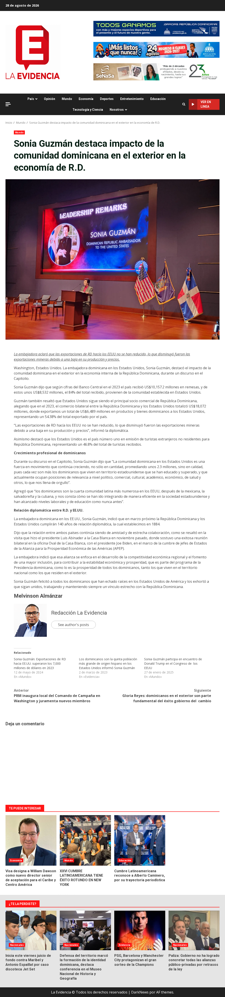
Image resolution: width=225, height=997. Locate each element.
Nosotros (117, 109)
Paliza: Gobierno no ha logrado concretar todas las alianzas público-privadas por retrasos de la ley (194, 930)
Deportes (107, 99)
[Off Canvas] (8, 104)
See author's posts (73, 624)
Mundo (67, 99)
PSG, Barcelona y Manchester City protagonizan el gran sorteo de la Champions (139, 930)
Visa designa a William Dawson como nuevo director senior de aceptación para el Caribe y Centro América (30, 840)
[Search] (183, 104)
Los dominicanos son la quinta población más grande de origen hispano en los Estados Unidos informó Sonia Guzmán (108, 663)
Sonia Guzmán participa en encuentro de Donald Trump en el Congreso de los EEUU (173, 663)
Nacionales (17, 944)
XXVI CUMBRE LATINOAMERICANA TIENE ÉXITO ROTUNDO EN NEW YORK (85, 840)
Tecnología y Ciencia (88, 109)
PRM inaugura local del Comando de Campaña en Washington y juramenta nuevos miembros (57, 695)
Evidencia (125, 944)
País (30, 99)
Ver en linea (206, 104)
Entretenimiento (132, 99)
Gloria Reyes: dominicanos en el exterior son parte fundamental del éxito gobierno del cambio (166, 695)
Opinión (49, 99)
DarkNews (140, 992)
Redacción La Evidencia (79, 613)
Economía (86, 99)
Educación (158, 99)
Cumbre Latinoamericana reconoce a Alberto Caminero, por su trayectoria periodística (139, 840)
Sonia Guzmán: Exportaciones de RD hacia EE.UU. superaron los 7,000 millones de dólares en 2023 (40, 663)
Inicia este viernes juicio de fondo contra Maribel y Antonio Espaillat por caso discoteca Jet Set (30, 930)
